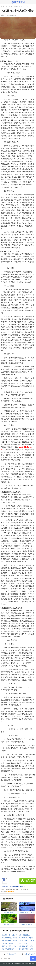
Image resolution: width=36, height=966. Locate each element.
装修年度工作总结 (24, 935)
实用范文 (17, 6)
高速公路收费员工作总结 (9, 938)
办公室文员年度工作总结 (26, 940)
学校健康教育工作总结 (26, 946)
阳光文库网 (15, 963)
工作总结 (25, 6)
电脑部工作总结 (30, 954)
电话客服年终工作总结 (26, 949)
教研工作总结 (23, 943)
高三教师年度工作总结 (26, 938)
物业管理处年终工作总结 (9, 940)
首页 (10, 6)
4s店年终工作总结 (7, 943)
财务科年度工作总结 (8, 949)
